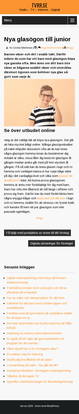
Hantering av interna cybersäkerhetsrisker (34, 333)
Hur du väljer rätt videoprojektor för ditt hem (35, 298)
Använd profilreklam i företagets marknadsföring (39, 370)
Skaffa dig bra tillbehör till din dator (29, 359)
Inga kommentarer (51, 47)
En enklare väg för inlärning (25, 354)
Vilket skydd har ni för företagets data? (32, 348)
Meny (8, 20)
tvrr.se (39, 5)
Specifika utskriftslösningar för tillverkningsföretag (40, 381)
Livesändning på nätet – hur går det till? (32, 365)
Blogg (70, 47)
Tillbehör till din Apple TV (23, 376)
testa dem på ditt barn (51, 198)
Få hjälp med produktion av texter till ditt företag (37, 232)
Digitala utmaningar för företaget (51, 243)
